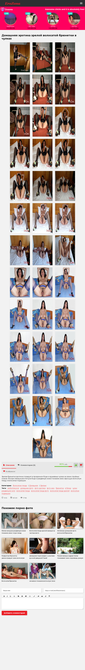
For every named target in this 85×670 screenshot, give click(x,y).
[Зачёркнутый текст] (14, 596)
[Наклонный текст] (7, 596)
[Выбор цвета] (34, 596)
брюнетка (60, 488)
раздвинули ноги (8, 491)
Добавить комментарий (14, 613)
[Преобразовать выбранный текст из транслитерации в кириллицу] (46, 596)
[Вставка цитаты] (42, 596)
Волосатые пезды (20, 486)
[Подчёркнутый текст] (11, 596)
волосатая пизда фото (40, 491)
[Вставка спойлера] (49, 596)
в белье (68, 488)
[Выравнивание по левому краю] (18, 596)
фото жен (50, 488)
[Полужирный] (4, 596)
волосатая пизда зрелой (60, 491)
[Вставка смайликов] (30, 596)
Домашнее (33, 486)
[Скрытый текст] (38, 596)
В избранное (10, 471)
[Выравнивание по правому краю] (26, 596)
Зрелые (43, 486)
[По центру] (22, 596)
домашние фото (26, 488)
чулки (74, 488)
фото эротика (40, 488)
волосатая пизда (23, 491)
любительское (13, 488)
